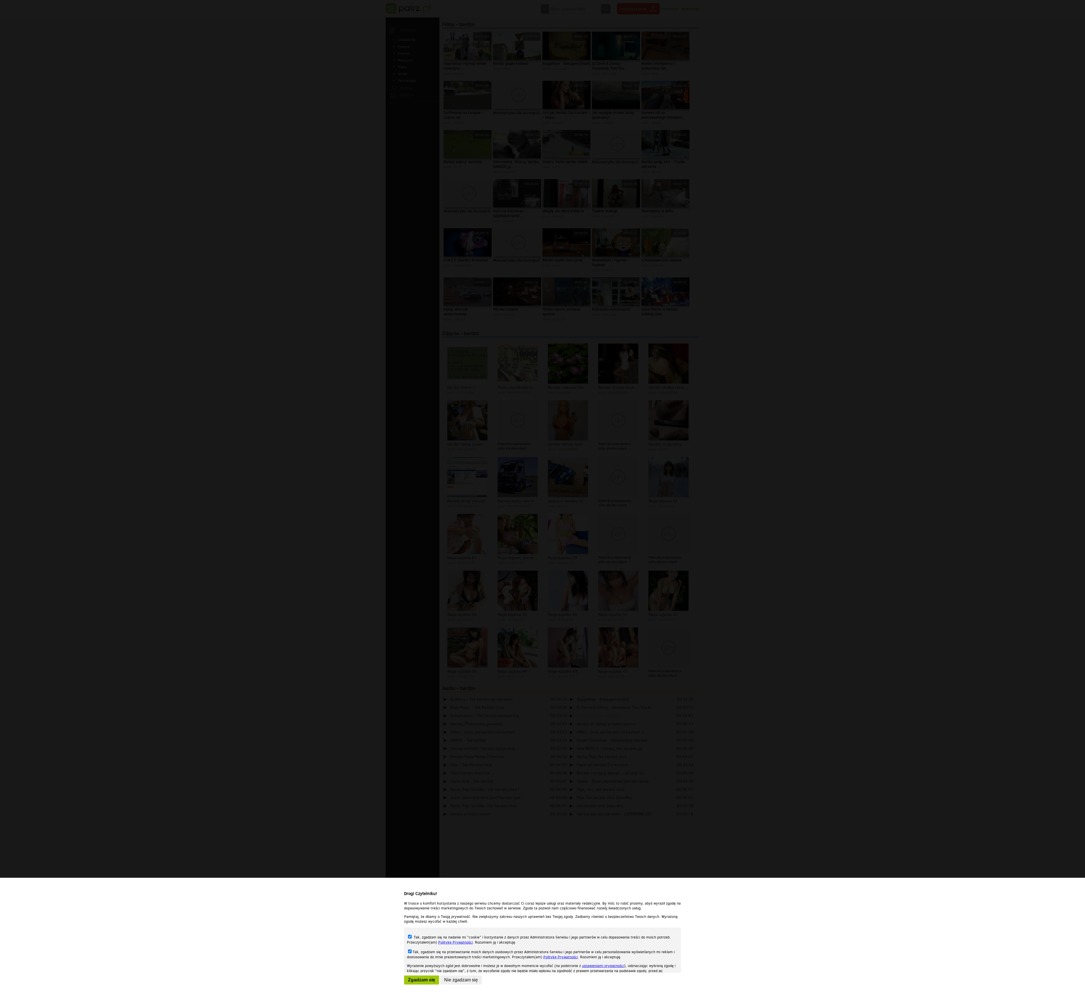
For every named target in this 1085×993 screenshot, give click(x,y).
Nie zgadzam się (461, 979)
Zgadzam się (421, 979)
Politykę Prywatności (455, 942)
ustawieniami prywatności (603, 965)
